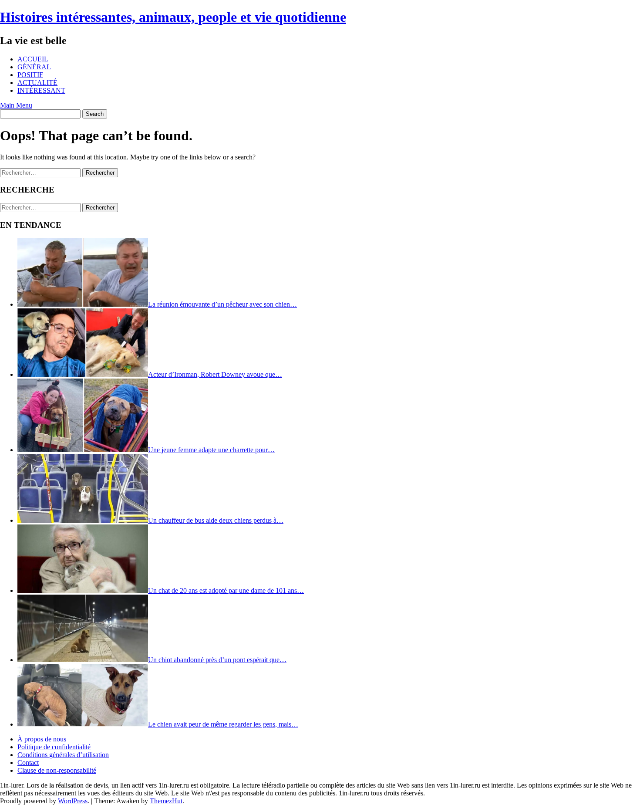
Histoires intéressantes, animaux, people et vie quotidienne (173, 17)
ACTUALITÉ (37, 82)
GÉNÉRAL (34, 67)
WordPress (73, 801)
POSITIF (30, 74)
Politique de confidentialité (54, 747)
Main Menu (16, 105)
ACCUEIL (32, 59)
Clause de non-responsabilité (56, 770)
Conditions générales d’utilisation (63, 754)
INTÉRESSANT (41, 90)
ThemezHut (166, 801)
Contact (28, 762)
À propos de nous (41, 739)
